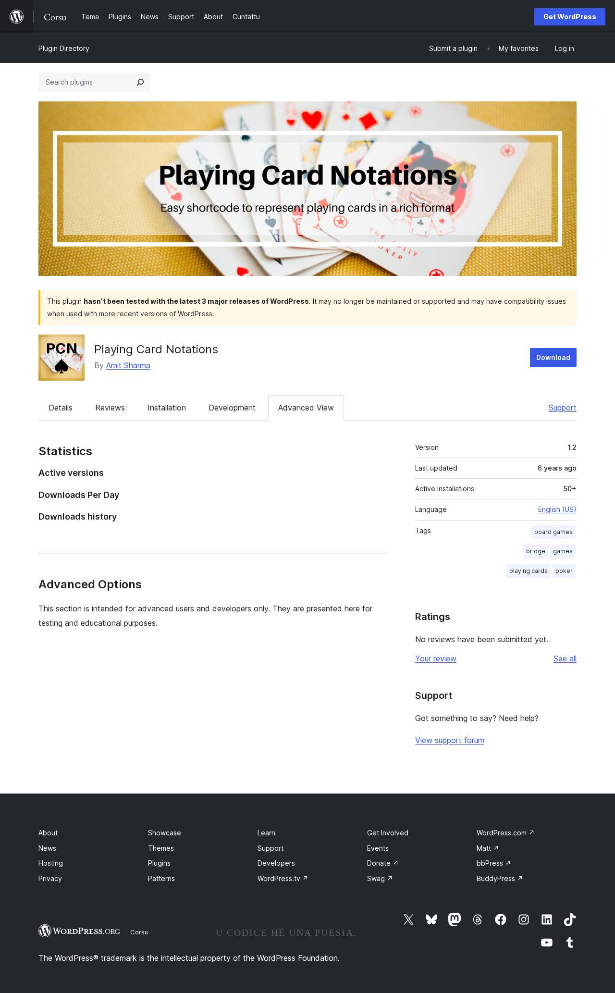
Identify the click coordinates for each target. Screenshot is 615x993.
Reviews (110, 407)
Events (378, 848)
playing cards (528, 570)
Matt (488, 848)
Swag (380, 878)
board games (553, 531)
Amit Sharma (128, 365)
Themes (161, 848)
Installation (167, 407)
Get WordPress (569, 16)
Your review (435, 658)
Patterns (161, 878)
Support (563, 407)
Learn (266, 833)
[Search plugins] (140, 82)
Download (553, 357)
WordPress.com (506, 833)
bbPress (494, 863)
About (48, 833)
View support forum (449, 740)
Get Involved (387, 833)
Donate (383, 863)
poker (564, 570)
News (47, 848)
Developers (276, 863)
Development (232, 407)
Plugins (159, 863)
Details (61, 407)
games (563, 551)
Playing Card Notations (156, 349)
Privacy (50, 878)
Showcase (164, 833)
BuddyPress (500, 878)
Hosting (50, 863)
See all (565, 658)
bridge (535, 551)
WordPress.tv (283, 878)
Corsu (139, 932)
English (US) (557, 509)
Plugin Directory (63, 48)
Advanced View (306, 407)
